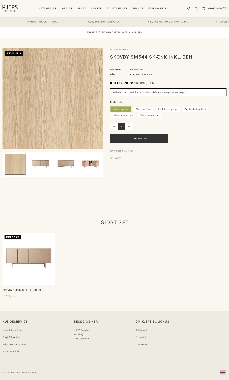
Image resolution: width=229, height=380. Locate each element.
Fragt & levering (11, 337)
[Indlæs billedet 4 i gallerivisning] (90, 164)
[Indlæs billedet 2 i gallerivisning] (40, 164)
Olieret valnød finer (150, 115)
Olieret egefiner (144, 109)
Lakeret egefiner (120, 109)
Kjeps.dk (15, 372)
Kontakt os (141, 344)
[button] (47, 8)
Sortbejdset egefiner (195, 109)
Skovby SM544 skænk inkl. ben (23, 290)
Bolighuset (141, 330)
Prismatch (140, 337)
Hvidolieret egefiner (168, 109)
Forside (92, 32)
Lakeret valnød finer (122, 115)
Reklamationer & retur (14, 344)
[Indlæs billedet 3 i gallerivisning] (65, 164)
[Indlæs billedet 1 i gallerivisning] (15, 164)
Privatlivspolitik (11, 351)
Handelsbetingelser (13, 330)
